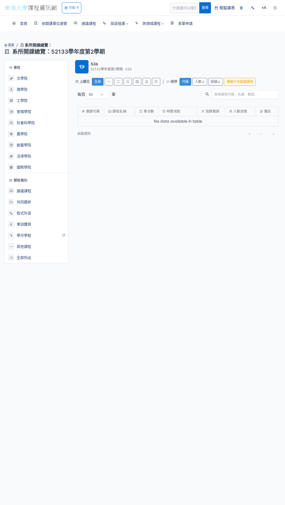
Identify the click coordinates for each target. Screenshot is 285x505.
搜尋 (205, 8)
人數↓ (200, 82)
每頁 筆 (96, 94)
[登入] (241, 7)
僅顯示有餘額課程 (240, 82)
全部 (97, 82)
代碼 (185, 82)
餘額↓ (215, 82)
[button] (115, 23)
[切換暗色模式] (275, 7)
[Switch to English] (252, 7)
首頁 (10, 45)
